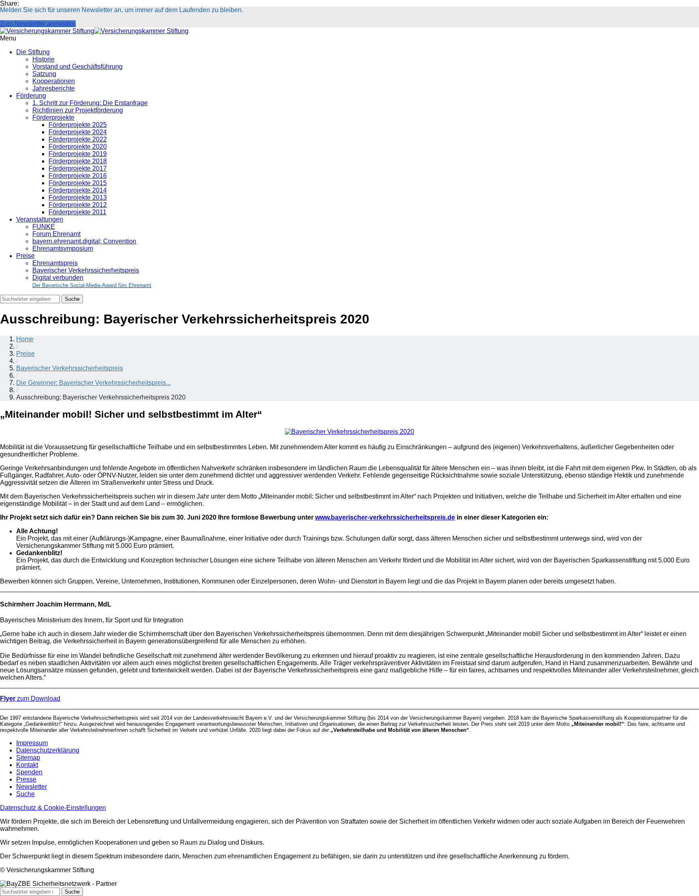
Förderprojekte (53, 117)
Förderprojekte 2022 (78, 139)
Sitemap (28, 757)
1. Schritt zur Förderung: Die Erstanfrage (90, 102)
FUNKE (43, 226)
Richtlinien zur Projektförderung (77, 110)
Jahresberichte (53, 88)
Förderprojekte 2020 (78, 146)
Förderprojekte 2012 (78, 204)
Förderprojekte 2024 (78, 132)
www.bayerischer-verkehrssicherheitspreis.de (385, 517)
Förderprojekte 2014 (78, 190)
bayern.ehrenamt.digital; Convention (84, 241)
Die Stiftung (33, 52)
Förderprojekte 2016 (78, 175)
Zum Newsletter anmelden (38, 23)
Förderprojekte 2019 (78, 153)
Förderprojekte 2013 (78, 197)
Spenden (29, 772)
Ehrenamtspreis (55, 263)
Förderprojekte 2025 (78, 124)
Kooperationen (53, 81)
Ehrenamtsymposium (62, 248)
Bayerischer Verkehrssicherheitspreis (85, 270)
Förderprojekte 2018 (78, 161)
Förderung (31, 95)
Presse (26, 779)
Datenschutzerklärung (47, 750)
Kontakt (27, 764)
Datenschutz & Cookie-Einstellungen (53, 807)
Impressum (32, 743)
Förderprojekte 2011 (77, 212)
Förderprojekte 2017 (78, 168)
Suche (25, 793)
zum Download (30, 698)
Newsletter (31, 786)
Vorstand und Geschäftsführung (77, 66)
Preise (25, 255)
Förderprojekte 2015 (78, 183)
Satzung (44, 73)
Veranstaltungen (39, 219)
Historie (43, 59)
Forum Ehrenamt (56, 233)
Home (25, 339)
